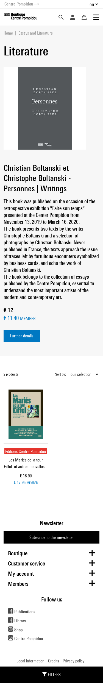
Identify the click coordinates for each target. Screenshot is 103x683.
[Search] (61, 17)
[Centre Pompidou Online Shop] (20, 16)
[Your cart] (84, 17)
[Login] (72, 17)
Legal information (30, 661)
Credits (53, 661)
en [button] (92, 4)
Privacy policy (73, 661)
